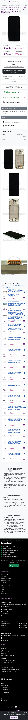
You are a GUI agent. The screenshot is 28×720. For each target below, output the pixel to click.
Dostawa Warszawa (5, 584)
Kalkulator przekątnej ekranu (7, 655)
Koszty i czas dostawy (6, 578)
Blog (2, 591)
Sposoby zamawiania (5, 651)
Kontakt (3, 595)
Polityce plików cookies (19, 714)
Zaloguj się (3, 648)
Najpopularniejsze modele (7, 574)
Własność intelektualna (6, 587)
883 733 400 (5, 640)
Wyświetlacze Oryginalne (16, 5)
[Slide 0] (8, 41)
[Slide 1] (11, 41)
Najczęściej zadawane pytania (7, 650)
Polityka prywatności (5, 585)
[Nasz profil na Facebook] (8, 707)
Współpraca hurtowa (5, 580)
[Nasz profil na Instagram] (12, 707)
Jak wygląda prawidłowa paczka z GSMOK (10, 669)
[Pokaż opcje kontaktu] (10, 1)
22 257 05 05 (5, 613)
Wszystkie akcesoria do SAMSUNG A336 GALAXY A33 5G (12, 286)
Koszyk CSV (3, 653)
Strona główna (4, 5)
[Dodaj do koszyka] (23, 297)
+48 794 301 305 (23, 627)
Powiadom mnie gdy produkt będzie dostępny (14, 71)
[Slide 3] (17, 41)
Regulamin (3, 576)
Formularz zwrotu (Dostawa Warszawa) (9, 664)
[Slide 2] (14, 41)
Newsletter (3, 582)
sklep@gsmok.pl (6, 615)
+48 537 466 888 (23, 625)
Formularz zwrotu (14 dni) (6, 662)
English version (4, 593)
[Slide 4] (19, 41)
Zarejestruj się (14, 566)
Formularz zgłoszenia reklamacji (8, 660)
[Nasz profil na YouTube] (16, 707)
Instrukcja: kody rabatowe (7, 667)
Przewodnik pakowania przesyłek (8, 671)
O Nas (2, 589)
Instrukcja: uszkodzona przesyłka (8, 665)
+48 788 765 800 (23, 621)
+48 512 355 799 (23, 623)
